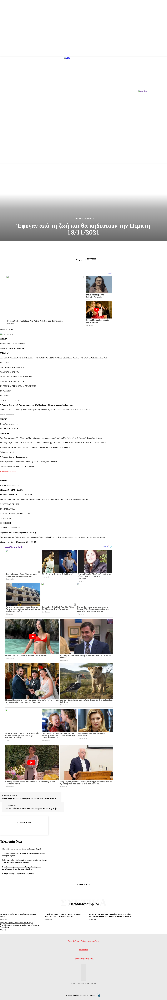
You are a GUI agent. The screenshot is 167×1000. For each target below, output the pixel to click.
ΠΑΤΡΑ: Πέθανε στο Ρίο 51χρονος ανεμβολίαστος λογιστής (31, 808)
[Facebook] (7, 828)
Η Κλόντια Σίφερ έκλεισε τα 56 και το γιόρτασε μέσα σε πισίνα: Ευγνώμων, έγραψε (64, 915)
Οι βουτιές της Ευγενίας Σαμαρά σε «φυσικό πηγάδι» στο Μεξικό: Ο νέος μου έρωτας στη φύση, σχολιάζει (24, 861)
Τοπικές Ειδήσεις (83, 218)
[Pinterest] (24, 828)
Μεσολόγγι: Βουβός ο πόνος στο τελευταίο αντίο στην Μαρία (29, 798)
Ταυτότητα (83, 949)
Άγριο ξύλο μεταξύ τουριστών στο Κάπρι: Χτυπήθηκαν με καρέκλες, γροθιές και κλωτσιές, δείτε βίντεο (21, 868)
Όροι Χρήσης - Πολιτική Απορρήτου (83, 941)
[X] (16, 828)
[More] (40, 828)
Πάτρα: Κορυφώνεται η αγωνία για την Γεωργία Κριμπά (21, 849)
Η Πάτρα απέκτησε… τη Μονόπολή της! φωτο (18, 873)
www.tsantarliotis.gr (8, 471)
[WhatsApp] (32, 828)
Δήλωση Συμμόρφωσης (83, 958)
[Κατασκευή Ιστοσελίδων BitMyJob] (98, 995)
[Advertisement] (83, 147)
